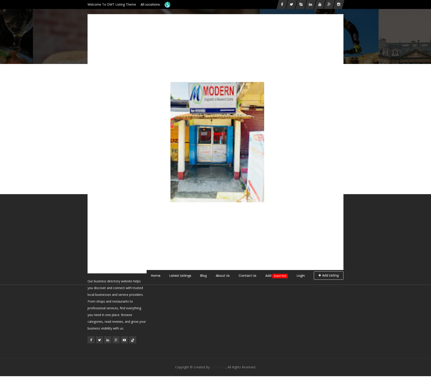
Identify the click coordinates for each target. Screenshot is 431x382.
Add (275, 275)
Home (156, 275)
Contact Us (247, 275)
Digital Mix (218, 367)
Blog (203, 275)
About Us (223, 275)
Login (301, 275)
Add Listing (330, 275)
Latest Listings (180, 275)
